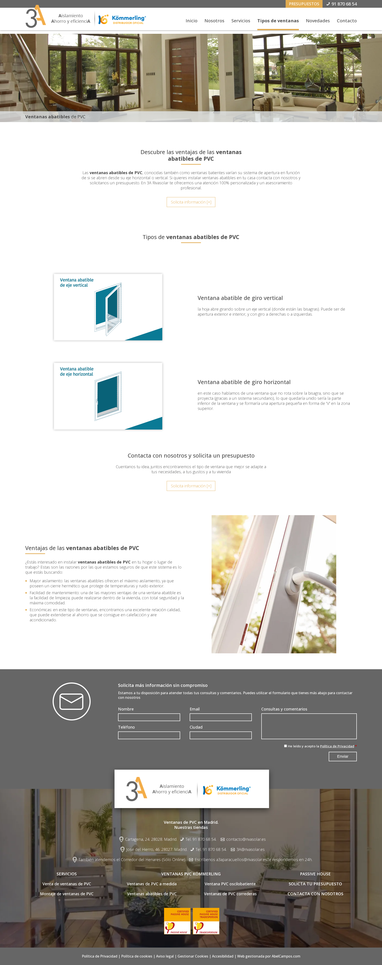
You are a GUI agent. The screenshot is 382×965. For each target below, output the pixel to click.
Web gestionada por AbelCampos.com (268, 956)
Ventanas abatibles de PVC (152, 893)
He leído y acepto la (321, 746)
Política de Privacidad (337, 746)
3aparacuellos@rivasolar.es (242, 859)
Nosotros (214, 21)
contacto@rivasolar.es (246, 839)
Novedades (318, 21)
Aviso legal (165, 956)
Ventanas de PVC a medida (152, 883)
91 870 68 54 (344, 4)
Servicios (240, 21)
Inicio (191, 21)
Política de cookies (136, 956)
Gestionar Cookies (193, 956)
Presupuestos (304, 3)
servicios (67, 873)
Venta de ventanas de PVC (66, 883)
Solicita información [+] (191, 202)
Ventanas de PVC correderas (230, 893)
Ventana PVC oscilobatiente (230, 883)
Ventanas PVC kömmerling (191, 873)
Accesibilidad (222, 956)
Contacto (347, 21)
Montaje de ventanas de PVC (67, 893)
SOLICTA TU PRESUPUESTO (315, 883)
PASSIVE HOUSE (315, 873)
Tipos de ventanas (278, 21)
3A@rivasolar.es (251, 849)
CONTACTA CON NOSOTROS (315, 893)
